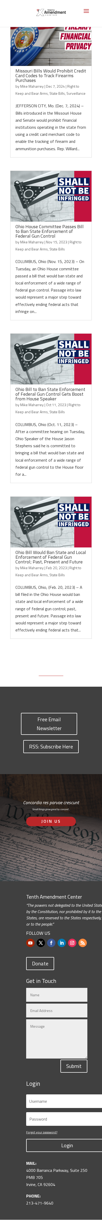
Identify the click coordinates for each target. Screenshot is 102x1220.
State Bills (57, 93)
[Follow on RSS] (82, 943)
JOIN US (51, 821)
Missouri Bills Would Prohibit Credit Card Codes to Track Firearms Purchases (50, 75)
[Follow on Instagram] (72, 943)
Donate (40, 963)
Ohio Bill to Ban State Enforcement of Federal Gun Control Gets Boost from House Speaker (50, 394)
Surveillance (76, 93)
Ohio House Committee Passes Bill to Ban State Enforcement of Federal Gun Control (49, 231)
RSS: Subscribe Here (51, 746)
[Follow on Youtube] (30, 943)
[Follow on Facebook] (51, 943)
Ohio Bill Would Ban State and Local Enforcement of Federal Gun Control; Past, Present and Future (50, 557)
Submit (74, 1066)
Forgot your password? (41, 1132)
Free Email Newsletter (49, 723)
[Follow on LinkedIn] (62, 943)
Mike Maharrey (32, 86)
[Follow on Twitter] (41, 943)
